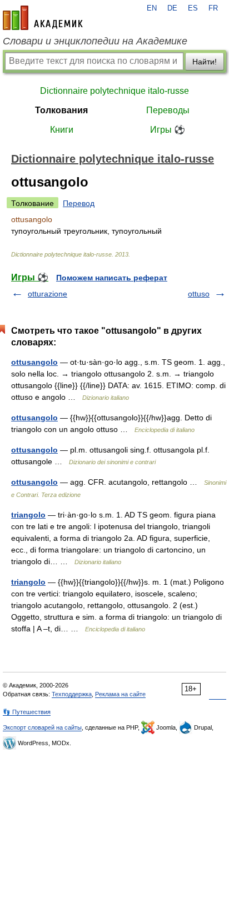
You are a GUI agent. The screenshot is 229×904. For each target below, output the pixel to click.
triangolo (28, 514)
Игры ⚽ (167, 129)
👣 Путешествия (27, 712)
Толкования (61, 110)
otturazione (47, 293)
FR (213, 8)
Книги (61, 129)
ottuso (199, 293)
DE (172, 8)
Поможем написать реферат (111, 277)
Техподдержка (72, 694)
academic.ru (43, 18)
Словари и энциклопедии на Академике (95, 41)
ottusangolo (34, 362)
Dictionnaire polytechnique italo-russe (114, 91)
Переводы (168, 110)
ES (193, 8)
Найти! (204, 61)
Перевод (78, 203)
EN (152, 8)
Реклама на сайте (120, 694)
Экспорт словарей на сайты (42, 727)
